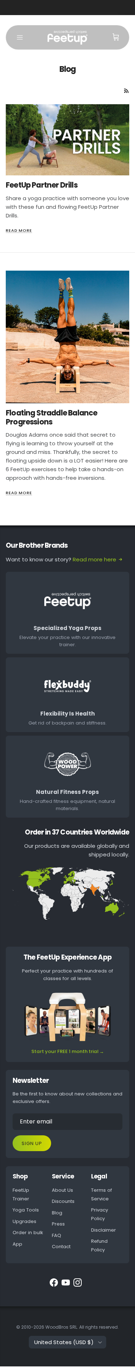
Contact (61, 1246)
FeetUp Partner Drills (41, 185)
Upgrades (24, 1221)
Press (58, 1223)
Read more (19, 230)
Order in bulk (28, 1232)
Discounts (63, 1201)
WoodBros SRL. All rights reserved (81, 1327)
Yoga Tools (26, 1209)
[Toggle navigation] (20, 37)
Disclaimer (103, 1230)
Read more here (94, 559)
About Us (62, 1190)
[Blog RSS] (126, 90)
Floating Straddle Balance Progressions (51, 417)
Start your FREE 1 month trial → (67, 1051)
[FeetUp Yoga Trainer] (67, 37)
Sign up (32, 1143)
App (17, 1244)
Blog (57, 1212)
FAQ (56, 1235)
